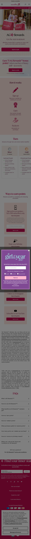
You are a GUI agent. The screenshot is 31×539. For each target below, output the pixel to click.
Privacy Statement (15, 285)
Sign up (15, 277)
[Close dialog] (29, 250)
